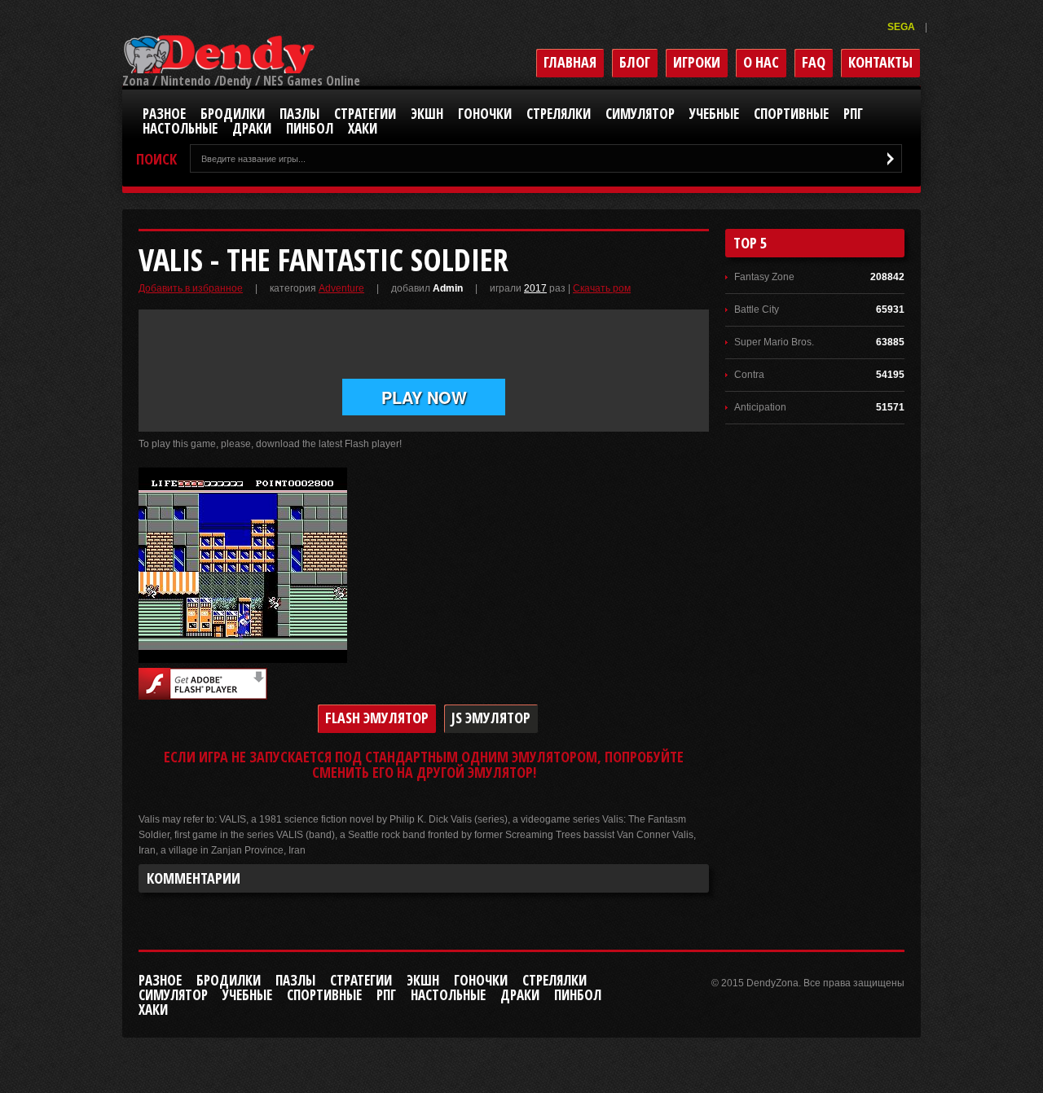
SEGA (902, 27)
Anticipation (760, 407)
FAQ (813, 62)
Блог (634, 62)
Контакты (880, 62)
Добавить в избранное (191, 288)
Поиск (156, 159)
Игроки (696, 62)
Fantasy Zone (764, 277)
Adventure (341, 288)
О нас (761, 62)
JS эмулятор (490, 717)
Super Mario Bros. (774, 342)
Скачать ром (602, 288)
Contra (749, 374)
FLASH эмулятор (377, 717)
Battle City (756, 309)
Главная (570, 62)
